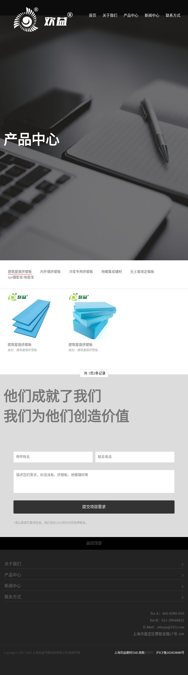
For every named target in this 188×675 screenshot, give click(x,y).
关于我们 (110, 15)
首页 (92, 15)
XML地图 (138, 652)
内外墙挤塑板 (50, 272)
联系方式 (173, 15)
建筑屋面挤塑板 (20, 272)
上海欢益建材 (123, 652)
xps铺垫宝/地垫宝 (21, 277)
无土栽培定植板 (142, 272)
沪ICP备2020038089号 (170, 652)
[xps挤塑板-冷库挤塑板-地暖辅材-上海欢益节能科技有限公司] (43, 19)
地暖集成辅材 (111, 272)
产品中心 (131, 15)
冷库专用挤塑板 (81, 272)
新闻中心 (152, 15)
